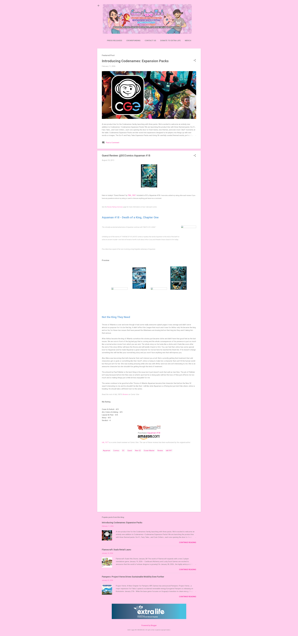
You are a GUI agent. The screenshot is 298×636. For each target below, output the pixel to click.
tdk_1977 (105, 442)
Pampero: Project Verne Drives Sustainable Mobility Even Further (133, 576)
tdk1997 (169, 450)
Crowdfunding (133, 41)
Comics (116, 450)
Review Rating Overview (115, 207)
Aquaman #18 (153, 433)
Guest (129, 450)
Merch (188, 41)
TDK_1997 (132, 195)
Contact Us (150, 41)
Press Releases (114, 41)
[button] (194, 60)
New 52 (138, 450)
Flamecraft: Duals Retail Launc (116, 549)
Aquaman (106, 450)
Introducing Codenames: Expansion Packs (135, 61)
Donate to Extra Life (170, 41)
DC (123, 450)
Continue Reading (187, 542)
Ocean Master (149, 450)
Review (125, 394)
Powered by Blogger (149, 625)
